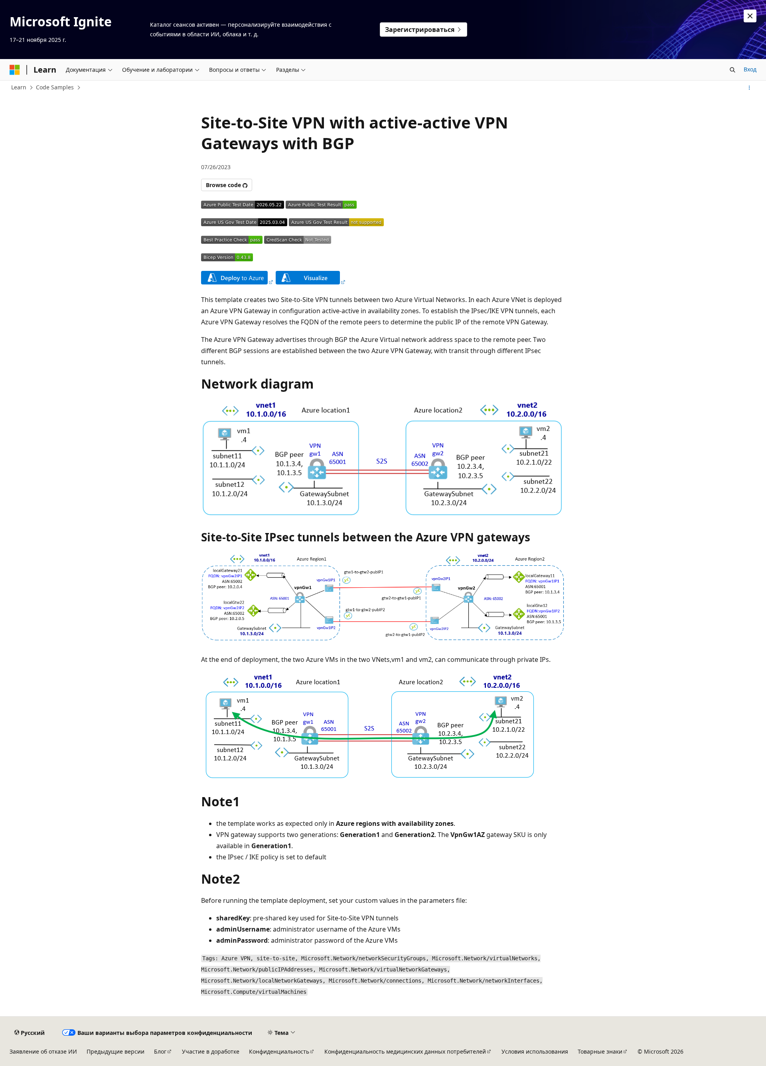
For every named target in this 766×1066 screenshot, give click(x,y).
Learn (18, 87)
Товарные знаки (600, 1051)
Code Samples (55, 87)
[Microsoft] (15, 70)
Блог (160, 1051)
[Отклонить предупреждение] (750, 16)
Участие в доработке (210, 1051)
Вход (750, 69)
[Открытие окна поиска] (732, 70)
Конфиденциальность (279, 1051)
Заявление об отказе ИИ (43, 1051)
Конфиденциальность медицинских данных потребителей (405, 1051)
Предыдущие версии (115, 1051)
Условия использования (534, 1051)
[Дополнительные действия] (749, 87)
